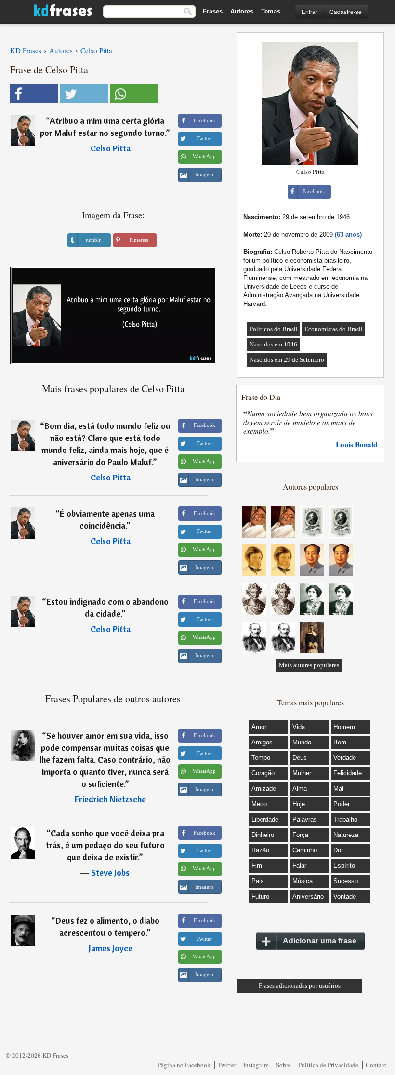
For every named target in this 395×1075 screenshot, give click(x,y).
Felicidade (347, 773)
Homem (344, 726)
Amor (258, 726)
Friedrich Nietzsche (110, 799)
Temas (270, 11)
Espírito (344, 865)
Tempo (260, 757)
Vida (298, 726)
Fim (256, 865)
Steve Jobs (110, 872)
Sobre (283, 1065)
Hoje (298, 804)
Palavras (304, 819)
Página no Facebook (184, 1065)
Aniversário (308, 896)
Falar (299, 865)
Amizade (263, 788)
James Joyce (110, 948)
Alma (299, 788)
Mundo (301, 742)
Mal (338, 788)
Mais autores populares (309, 665)
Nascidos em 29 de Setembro (287, 359)
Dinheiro (262, 834)
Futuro (260, 896)
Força (300, 834)
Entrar (309, 11)
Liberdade (264, 819)
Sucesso (345, 881)
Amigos (262, 742)
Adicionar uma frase (319, 941)
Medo (259, 804)
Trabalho (345, 819)
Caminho (304, 850)
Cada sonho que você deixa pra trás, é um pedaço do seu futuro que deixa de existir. (105, 845)
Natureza (345, 834)
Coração (263, 773)
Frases (213, 11)
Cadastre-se (345, 11)
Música (302, 881)
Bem (339, 742)
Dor (338, 850)
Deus (299, 757)
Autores (241, 11)
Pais (257, 881)
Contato (376, 1065)
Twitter (227, 1065)
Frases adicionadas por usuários (300, 985)
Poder (341, 804)
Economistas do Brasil (333, 328)
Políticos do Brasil (274, 328)
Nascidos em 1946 (273, 344)
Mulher (301, 773)
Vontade (344, 896)
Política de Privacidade (328, 1065)
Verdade (344, 757)
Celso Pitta (111, 148)
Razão (260, 850)
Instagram (256, 1065)
